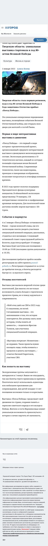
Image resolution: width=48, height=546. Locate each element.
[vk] (21, 429)
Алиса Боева (23, 68)
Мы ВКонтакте (6, 34)
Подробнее (40, 506)
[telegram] (28, 429)
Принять (40, 40)
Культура (7, 61)
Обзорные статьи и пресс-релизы (13, 467)
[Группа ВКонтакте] (4, 459)
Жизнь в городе (22, 61)
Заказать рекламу (20, 34)
